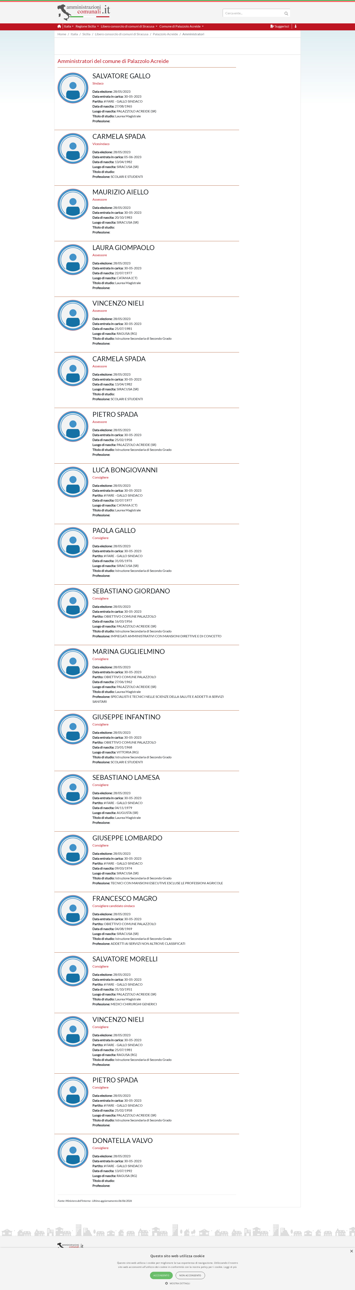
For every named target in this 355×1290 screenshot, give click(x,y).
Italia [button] (67, 26)
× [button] (351, 1251)
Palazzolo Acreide (165, 34)
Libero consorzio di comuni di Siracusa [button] (128, 26)
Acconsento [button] (161, 1275)
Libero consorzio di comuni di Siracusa (121, 34)
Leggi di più (230, 1266)
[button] (177, 1283)
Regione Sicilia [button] (86, 26)
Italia (74, 34)
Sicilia (86, 34)
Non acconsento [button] (190, 1275)
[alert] (177, 1269)
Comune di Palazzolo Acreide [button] (180, 26)
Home (62, 34)
